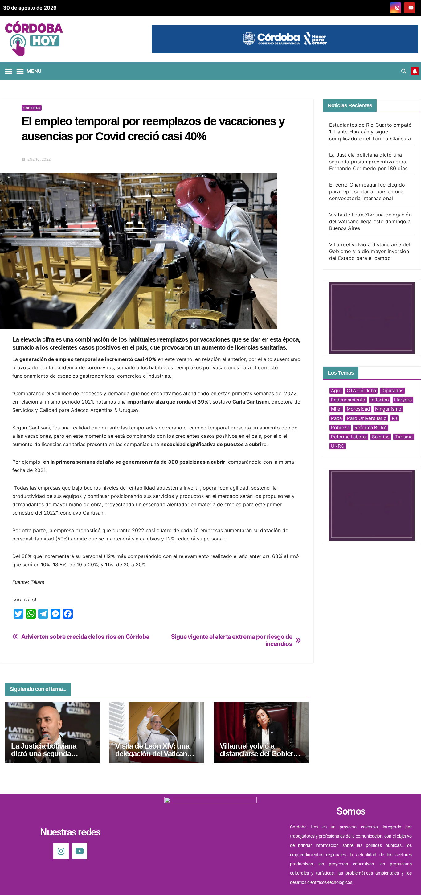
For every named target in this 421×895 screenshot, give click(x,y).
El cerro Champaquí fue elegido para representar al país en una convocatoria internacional (367, 191)
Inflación (379, 400)
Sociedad (31, 108)
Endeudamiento (348, 400)
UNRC (337, 446)
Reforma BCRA (370, 427)
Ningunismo (388, 409)
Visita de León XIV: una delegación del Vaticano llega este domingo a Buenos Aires (370, 221)
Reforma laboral (349, 437)
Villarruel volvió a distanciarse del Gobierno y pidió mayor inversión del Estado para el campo (369, 251)
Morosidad (358, 409)
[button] (403, 71)
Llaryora (403, 400)
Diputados (392, 390)
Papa (336, 418)
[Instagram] (61, 851)
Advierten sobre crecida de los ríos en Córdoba (85, 636)
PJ (394, 418)
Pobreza (340, 427)
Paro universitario (366, 418)
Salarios (381, 437)
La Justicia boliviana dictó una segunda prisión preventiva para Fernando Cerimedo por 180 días (368, 161)
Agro (336, 390)
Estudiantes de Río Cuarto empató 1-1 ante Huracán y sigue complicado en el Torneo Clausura (370, 132)
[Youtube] (79, 851)
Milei (336, 409)
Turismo (404, 437)
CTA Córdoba (361, 390)
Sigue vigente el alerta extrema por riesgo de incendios (231, 640)
